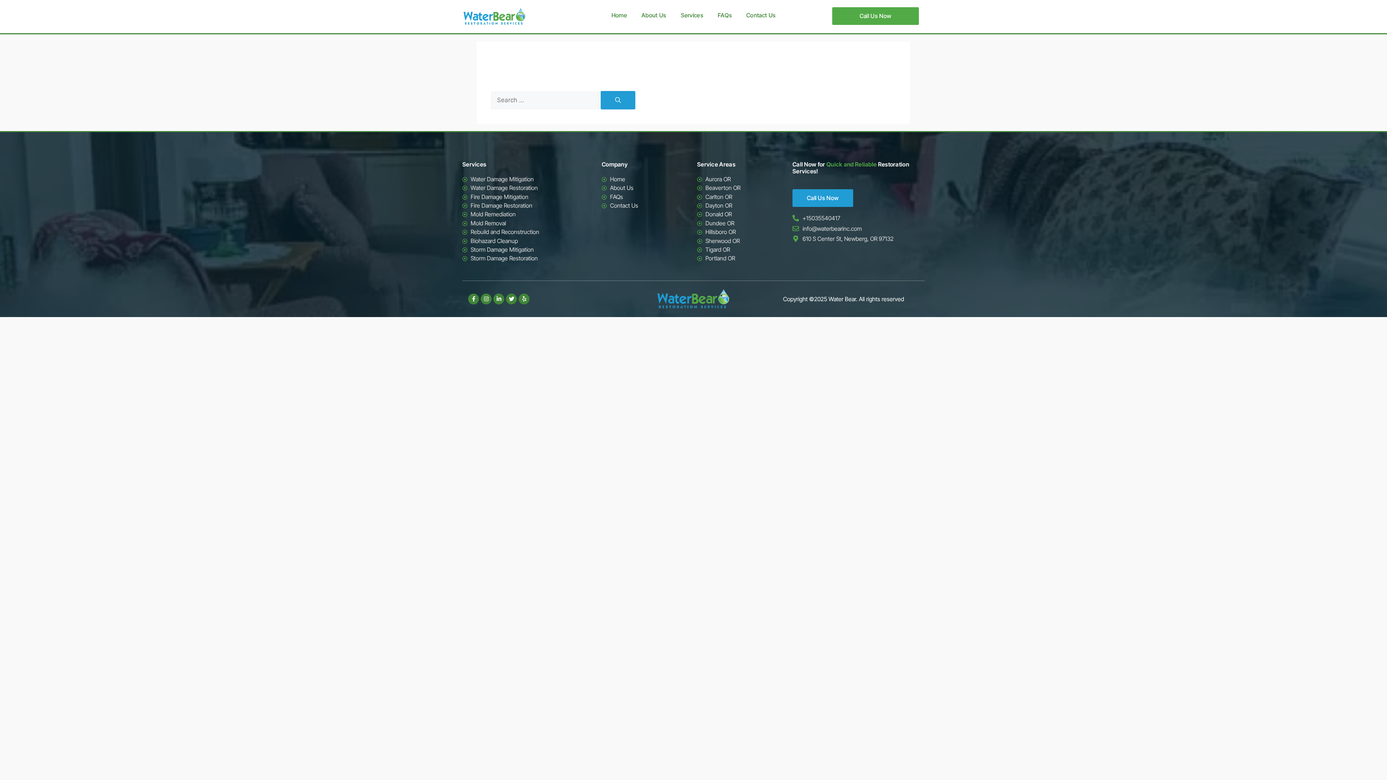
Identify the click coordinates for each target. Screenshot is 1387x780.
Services (692, 15)
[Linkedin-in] (498, 299)
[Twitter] (511, 299)
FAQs (725, 15)
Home (619, 15)
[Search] (618, 100)
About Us (653, 15)
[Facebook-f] (473, 299)
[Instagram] (486, 299)
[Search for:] (546, 100)
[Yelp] (524, 299)
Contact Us (760, 15)
